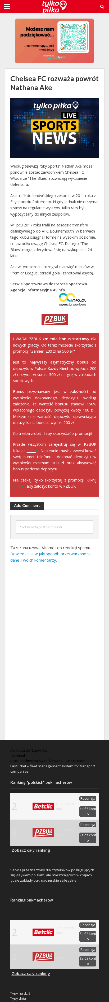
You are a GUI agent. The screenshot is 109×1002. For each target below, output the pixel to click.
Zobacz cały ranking (31, 850)
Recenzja (87, 798)
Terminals (18, 755)
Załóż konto (87, 811)
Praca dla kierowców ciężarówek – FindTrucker (47, 760)
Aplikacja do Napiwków (28, 750)
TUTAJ (32, 450)
